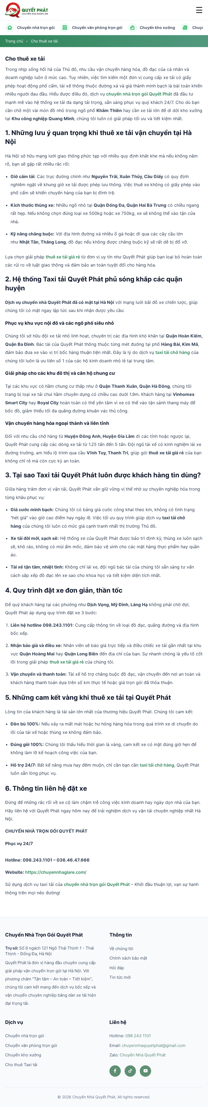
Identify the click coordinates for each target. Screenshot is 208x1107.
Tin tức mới (120, 977)
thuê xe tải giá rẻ (63, 256)
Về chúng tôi (121, 948)
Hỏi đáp (116, 967)
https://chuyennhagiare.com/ (55, 872)
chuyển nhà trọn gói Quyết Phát (139, 94)
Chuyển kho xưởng (157, 27)
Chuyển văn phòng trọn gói (97, 27)
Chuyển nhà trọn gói (36, 27)
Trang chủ (14, 41)
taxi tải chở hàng (172, 352)
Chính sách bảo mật (128, 958)
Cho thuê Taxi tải (21, 1064)
